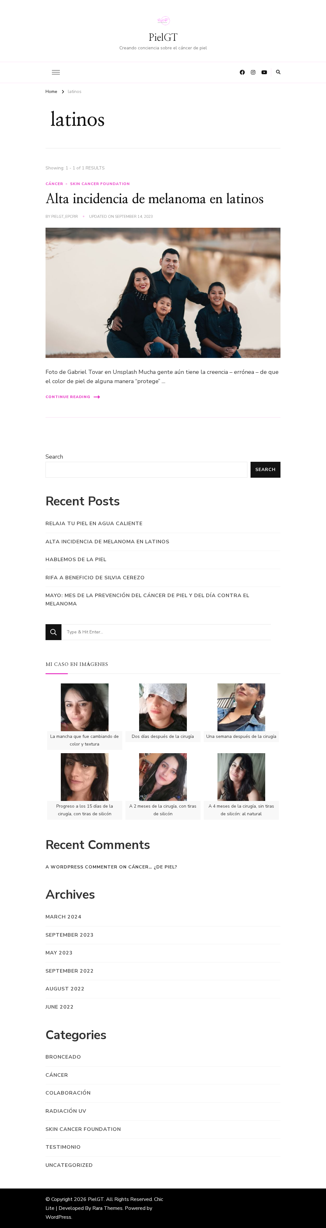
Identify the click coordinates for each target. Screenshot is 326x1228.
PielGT (163, 38)
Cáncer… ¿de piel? (152, 867)
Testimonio (63, 1147)
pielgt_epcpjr (64, 216)
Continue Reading (68, 396)
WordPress (58, 1217)
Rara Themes (107, 1208)
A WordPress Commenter (81, 867)
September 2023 (70, 935)
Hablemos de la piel (76, 559)
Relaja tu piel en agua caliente (94, 523)
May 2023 (59, 952)
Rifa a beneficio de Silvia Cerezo (95, 577)
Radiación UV (66, 1111)
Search (54, 456)
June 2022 (60, 1006)
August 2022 (65, 988)
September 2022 (70, 971)
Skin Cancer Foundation (100, 183)
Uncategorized (69, 1165)
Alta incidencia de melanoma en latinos (155, 199)
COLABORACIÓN (68, 1092)
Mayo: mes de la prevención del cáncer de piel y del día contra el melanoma (147, 599)
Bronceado (63, 1056)
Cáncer (54, 183)
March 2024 (64, 916)
